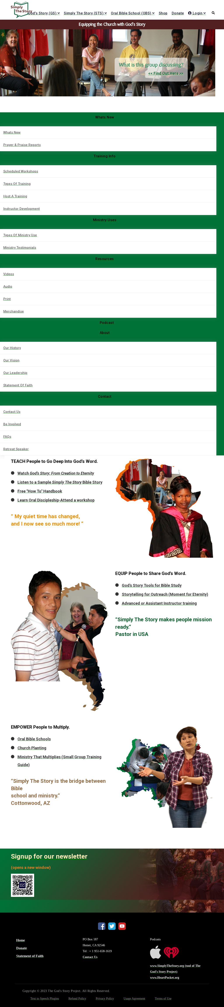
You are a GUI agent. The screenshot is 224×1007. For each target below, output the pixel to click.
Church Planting (32, 748)
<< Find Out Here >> (165, 73)
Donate (178, 13)
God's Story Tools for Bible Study (152, 585)
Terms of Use (163, 998)
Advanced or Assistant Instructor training (159, 603)
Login (197, 13)
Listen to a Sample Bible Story (60, 482)
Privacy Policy (105, 998)
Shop (163, 13)
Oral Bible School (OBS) (131, 13)
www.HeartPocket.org (164, 977)
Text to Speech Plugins (44, 998)
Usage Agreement (134, 998)
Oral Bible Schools (34, 739)
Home (20, 940)
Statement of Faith (30, 956)
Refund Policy (77, 998)
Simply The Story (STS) (83, 13)
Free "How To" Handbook (40, 491)
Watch (56, 473)
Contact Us (90, 957)
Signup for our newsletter (49, 856)
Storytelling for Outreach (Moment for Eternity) (165, 594)
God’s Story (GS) (42, 13)
